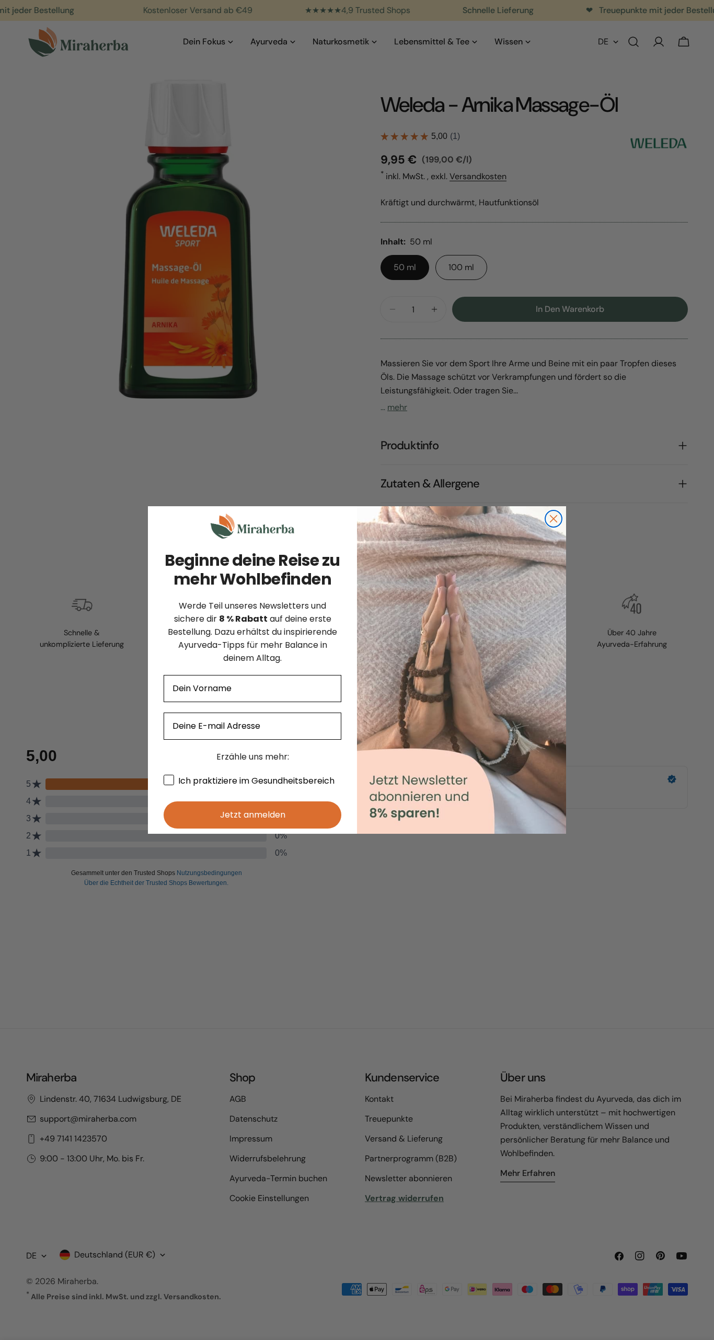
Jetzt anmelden (252, 815)
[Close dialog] (553, 518)
